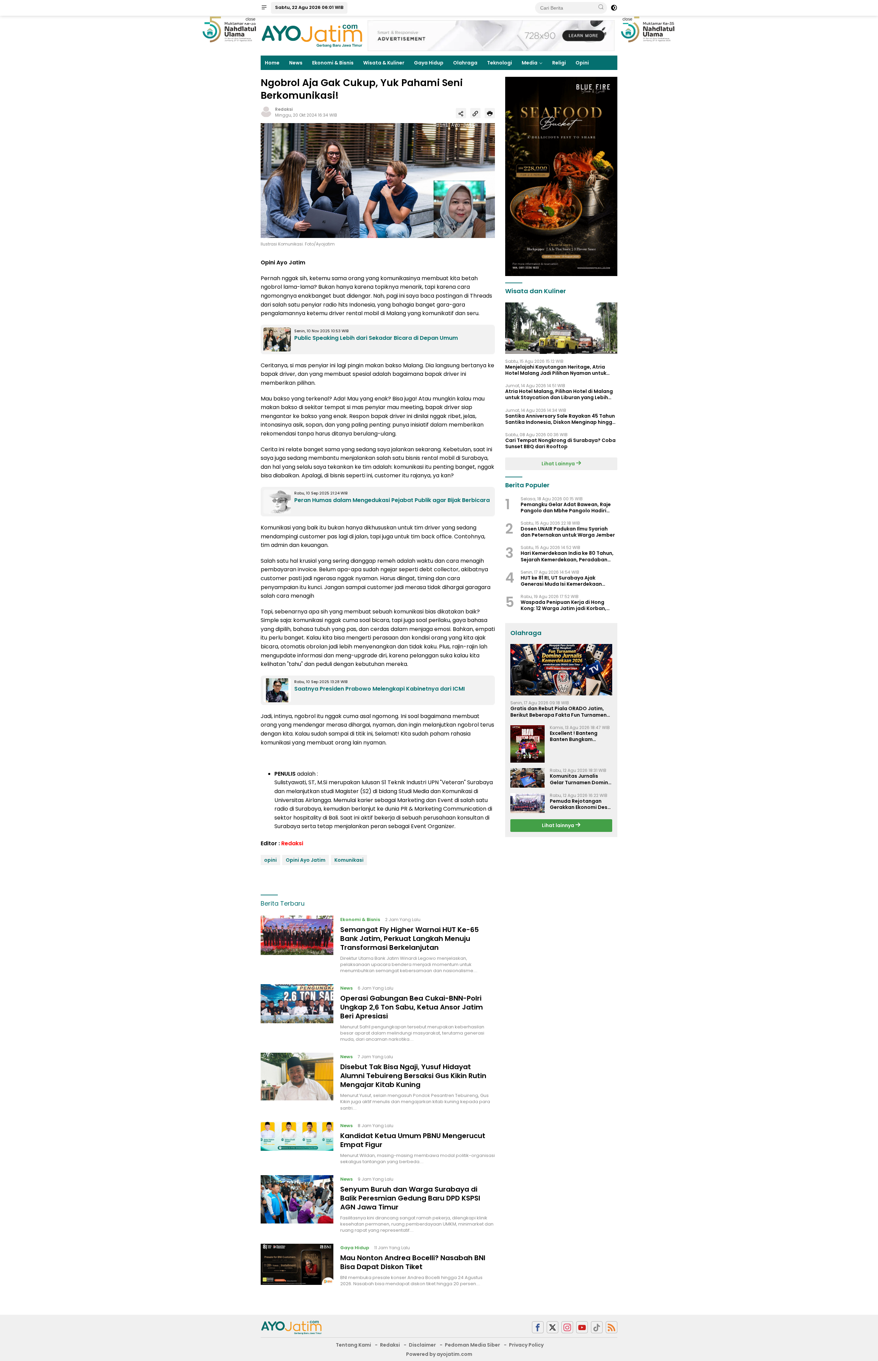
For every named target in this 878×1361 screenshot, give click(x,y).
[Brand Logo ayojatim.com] (312, 35)
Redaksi (284, 109)
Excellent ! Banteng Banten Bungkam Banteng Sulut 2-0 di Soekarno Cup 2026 (576, 736)
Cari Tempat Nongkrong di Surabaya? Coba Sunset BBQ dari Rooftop (560, 443)
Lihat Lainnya (559, 463)
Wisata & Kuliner (383, 62)
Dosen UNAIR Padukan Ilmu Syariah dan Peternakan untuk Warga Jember (568, 532)
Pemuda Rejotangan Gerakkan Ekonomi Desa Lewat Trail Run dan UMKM (580, 804)
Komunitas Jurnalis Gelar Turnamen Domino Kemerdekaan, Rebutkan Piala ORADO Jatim (581, 779)
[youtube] (582, 1327)
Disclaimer (422, 1344)
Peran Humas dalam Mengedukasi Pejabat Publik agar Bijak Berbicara (392, 500)
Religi (559, 62)
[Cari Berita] (601, 7)
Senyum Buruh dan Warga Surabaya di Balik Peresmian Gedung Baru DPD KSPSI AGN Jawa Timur (410, 1198)
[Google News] (597, 1327)
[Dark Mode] (613, 8)
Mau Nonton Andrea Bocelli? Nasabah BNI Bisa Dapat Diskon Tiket (412, 1262)
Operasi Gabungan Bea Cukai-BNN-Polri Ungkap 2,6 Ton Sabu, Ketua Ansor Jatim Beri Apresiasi (411, 1007)
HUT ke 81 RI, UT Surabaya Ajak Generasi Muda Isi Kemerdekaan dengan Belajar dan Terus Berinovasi (567, 581)
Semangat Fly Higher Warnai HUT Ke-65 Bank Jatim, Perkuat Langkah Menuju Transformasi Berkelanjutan (409, 938)
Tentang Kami (353, 1344)
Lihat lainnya (558, 825)
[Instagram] (567, 1327)
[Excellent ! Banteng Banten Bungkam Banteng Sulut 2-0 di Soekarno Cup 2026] (527, 744)
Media (529, 62)
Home (272, 62)
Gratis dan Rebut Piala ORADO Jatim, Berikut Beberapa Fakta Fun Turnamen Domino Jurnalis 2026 (558, 711)
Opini (582, 62)
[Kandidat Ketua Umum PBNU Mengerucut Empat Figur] (297, 1143)
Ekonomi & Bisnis (333, 62)
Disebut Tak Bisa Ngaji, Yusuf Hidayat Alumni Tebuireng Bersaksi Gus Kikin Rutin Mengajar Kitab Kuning (413, 1075)
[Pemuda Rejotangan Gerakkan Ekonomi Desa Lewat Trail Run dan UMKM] (527, 803)
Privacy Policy (526, 1344)
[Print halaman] (490, 113)
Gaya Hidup (428, 62)
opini (270, 860)
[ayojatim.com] (291, 1327)
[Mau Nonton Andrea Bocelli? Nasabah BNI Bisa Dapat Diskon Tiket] (297, 1265)
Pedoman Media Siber (472, 1344)
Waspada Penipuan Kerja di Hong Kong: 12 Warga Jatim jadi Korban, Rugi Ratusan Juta (563, 605)
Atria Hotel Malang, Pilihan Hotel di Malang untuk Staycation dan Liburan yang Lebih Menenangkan (559, 394)
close (251, 19)
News (295, 62)
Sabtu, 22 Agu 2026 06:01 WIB (309, 7)
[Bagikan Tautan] (461, 113)
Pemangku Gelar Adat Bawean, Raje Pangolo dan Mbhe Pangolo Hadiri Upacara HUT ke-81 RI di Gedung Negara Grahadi (566, 507)
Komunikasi (349, 860)
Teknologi (499, 62)
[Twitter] (552, 1327)
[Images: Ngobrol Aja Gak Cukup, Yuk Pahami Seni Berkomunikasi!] (378, 180)
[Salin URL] (475, 113)
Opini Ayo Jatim (305, 860)
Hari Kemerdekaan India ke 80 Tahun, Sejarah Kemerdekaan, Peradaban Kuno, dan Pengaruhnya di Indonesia (567, 556)
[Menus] (264, 8)
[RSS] (611, 1327)
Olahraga (465, 62)
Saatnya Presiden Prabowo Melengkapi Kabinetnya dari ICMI (379, 689)
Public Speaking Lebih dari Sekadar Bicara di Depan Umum (376, 338)
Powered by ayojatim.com (439, 1354)
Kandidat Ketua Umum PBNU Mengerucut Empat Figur (412, 1140)
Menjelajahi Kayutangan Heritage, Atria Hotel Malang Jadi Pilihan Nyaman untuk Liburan (555, 370)
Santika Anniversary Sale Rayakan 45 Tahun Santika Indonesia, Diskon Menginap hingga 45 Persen (560, 419)
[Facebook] (538, 1327)
